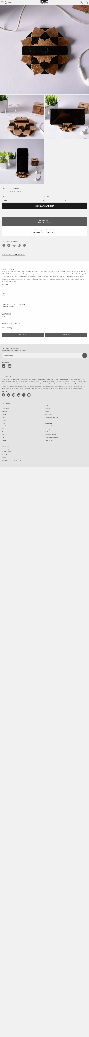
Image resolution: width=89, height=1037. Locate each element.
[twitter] (9, 245)
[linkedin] (19, 245)
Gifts (3, 429)
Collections (4, 426)
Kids (3, 437)
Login (3, 417)
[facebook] (4, 245)
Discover (47, 408)
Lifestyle (4, 440)
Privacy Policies (49, 426)
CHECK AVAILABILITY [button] (44, 206)
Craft (46, 405)
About (3, 405)
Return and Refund (50, 434)
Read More (6, 284)
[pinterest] (14, 245)
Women (4, 434)
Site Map (4, 457)
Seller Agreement (49, 429)
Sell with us (5, 411)
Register (4, 420)
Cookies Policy (5, 454)
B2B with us (5, 408)
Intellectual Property (50, 431)
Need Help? (13, 254)
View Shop (66, 334)
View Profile (23, 334)
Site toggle (2, 3)
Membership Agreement (51, 437)
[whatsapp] (24, 245)
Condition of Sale (6, 452)
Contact (4, 414)
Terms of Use (48, 440)
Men (3, 431)
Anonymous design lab (51, 417)
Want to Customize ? (44, 222)
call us (4, 366)
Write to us (10, 366)
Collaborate (48, 414)
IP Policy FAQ (5, 446)
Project (47, 411)
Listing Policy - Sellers (8, 449)
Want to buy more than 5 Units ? (44, 231)
